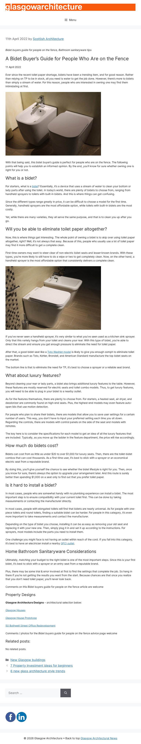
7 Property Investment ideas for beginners (41, 665)
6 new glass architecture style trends (37, 671)
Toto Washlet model (59, 351)
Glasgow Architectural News (99, 738)
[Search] (65, 693)
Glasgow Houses (15, 610)
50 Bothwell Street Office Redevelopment (30, 625)
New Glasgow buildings (27, 660)
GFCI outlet (67, 543)
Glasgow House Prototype (21, 617)
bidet (35, 186)
